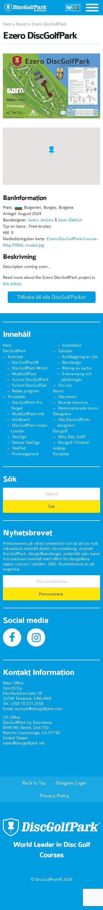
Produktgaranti (25, 453)
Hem (7, 24)
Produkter (17, 396)
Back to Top (34, 783)
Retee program (25, 391)
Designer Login (71, 783)
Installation (72, 345)
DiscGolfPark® (25, 362)
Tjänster (65, 350)
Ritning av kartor (77, 368)
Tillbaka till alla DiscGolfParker (51, 297)
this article (12, 283)
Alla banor (67, 396)
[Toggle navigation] (92, 8)
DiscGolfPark (14, 350)
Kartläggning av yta (80, 356)
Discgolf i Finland (73, 442)
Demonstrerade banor (78, 408)
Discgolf (60, 431)
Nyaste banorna (73, 402)
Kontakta (61, 453)
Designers (62, 413)
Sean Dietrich (70, 219)
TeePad (19, 448)
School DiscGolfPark (30, 379)
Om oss (65, 385)
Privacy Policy (54, 795)
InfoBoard (21, 419)
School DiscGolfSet (29, 385)
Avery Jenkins (41, 219)
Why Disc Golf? (72, 436)
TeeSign (19, 436)
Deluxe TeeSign (26, 442)
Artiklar (59, 448)
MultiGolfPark (24, 373)
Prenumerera (51, 594)
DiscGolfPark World (29, 368)
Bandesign (71, 362)
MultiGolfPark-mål (28, 413)
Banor (21, 24)
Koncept (15, 356)
